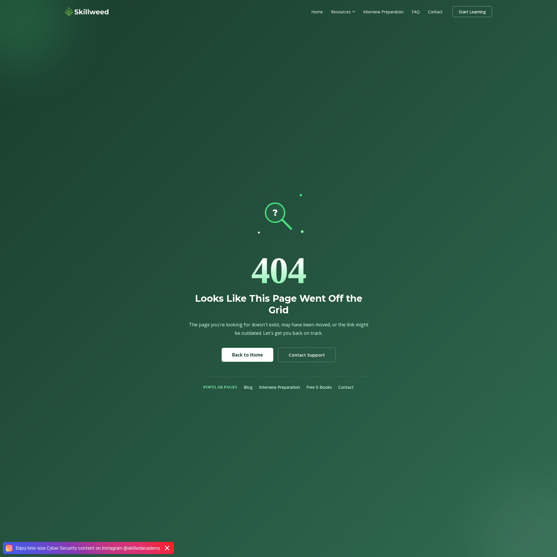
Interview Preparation (383, 12)
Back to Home (247, 355)
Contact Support (307, 355)
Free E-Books (319, 387)
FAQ (416, 12)
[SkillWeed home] (86, 12)
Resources (341, 12)
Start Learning (472, 12)
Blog (248, 387)
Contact (435, 12)
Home (317, 12)
